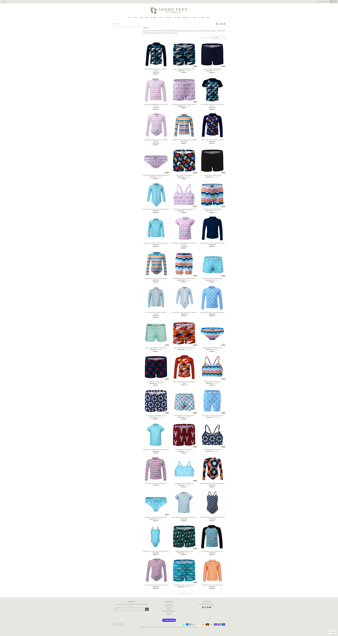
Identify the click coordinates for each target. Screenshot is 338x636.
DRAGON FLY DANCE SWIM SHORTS (212, 278)
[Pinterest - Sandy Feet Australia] (222, 24)
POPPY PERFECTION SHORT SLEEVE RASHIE (184, 517)
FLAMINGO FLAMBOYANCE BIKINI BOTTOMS (156, 175)
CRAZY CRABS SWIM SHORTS (184, 175)
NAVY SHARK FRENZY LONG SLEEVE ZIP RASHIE (156, 69)
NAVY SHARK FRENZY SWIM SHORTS (184, 69)
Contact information (192, 627)
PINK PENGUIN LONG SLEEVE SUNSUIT (156, 585)
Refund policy (159, 627)
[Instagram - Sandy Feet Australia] (219, 24)
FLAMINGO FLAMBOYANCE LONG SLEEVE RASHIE (156, 105)
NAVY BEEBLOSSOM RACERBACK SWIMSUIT (212, 517)
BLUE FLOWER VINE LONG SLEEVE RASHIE (212, 312)
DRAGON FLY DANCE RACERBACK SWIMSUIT (156, 551)
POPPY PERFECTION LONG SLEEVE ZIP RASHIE (156, 313)
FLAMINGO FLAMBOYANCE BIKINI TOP (184, 209)
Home (114, 23)
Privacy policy (166, 627)
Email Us (212, 604)
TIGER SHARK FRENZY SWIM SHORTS (184, 348)
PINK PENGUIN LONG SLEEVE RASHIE (156, 483)
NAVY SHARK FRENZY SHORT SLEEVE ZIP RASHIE (212, 105)
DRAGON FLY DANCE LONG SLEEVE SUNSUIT (156, 209)
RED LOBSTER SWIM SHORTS (184, 449)
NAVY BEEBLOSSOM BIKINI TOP (212, 449)
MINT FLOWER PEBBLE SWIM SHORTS (156, 348)
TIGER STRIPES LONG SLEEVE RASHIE (212, 585)
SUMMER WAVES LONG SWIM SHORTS (184, 278)
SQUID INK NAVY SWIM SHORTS (212, 69)
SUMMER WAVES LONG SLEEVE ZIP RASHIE (184, 140)
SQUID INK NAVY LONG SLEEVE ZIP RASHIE (212, 243)
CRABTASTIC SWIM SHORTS (156, 382)
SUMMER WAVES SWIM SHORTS (212, 209)
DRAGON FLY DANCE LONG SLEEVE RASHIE (156, 243)
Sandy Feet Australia (148, 627)
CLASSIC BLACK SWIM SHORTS (212, 175)
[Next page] (189, 593)
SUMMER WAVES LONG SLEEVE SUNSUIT (156, 278)
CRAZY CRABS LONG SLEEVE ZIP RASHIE (212, 140)
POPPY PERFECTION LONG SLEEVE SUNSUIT (184, 312)
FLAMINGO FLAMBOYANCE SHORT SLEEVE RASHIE (184, 243)
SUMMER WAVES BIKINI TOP (212, 382)
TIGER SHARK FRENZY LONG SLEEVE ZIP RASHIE (184, 382)
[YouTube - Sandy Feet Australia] (224, 24)
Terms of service (174, 627)
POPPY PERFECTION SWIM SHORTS (184, 415)
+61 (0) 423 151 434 (204, 604)
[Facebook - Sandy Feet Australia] (216, 24)
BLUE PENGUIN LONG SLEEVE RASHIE (212, 551)
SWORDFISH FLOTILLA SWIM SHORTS (184, 585)
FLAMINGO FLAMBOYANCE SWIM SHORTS (184, 104)
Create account (325, 1)
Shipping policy (183, 627)
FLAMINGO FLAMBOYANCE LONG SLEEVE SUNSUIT (156, 140)
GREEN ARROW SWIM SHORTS (184, 551)
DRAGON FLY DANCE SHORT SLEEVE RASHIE (156, 449)
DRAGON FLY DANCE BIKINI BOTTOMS (156, 517)
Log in (318, 1)
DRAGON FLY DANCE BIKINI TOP (184, 483)
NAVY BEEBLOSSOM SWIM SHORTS (156, 415)
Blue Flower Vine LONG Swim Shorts (212, 415)
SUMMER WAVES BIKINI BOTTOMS (212, 348)
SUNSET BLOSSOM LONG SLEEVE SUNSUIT (212, 483)
